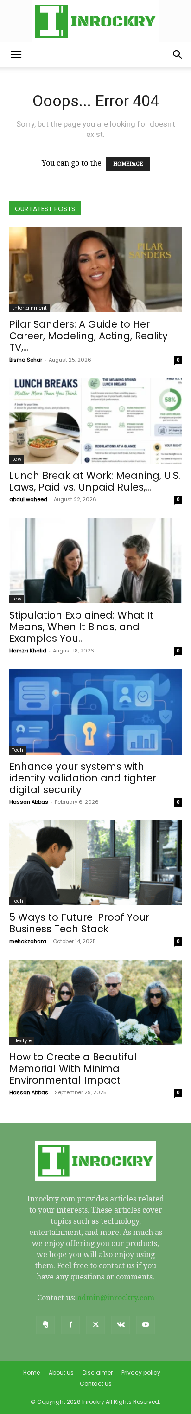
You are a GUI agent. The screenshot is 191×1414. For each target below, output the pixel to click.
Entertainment (29, 307)
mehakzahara (27, 941)
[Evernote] (45, 1325)
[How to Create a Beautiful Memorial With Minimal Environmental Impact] (95, 1002)
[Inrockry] (95, 21)
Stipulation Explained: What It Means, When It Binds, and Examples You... (81, 626)
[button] (16, 54)
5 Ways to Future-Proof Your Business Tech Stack (79, 923)
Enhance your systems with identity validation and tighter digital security (82, 778)
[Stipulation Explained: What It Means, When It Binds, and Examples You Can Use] (95, 560)
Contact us (96, 1384)
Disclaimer (98, 1372)
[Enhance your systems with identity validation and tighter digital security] (95, 712)
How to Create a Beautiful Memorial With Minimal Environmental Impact (73, 1068)
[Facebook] (70, 1325)
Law (16, 459)
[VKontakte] (120, 1325)
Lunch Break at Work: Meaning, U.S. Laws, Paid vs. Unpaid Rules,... (94, 481)
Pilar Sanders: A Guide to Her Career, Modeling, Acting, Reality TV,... (88, 335)
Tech (17, 750)
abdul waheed (28, 499)
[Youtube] (145, 1325)
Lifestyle (22, 1040)
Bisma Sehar (25, 359)
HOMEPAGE (128, 164)
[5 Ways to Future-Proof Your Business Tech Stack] (95, 863)
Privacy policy (140, 1372)
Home (31, 1372)
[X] (95, 1325)
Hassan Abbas (28, 802)
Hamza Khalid (27, 650)
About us (61, 1372)
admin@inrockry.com (115, 1297)
